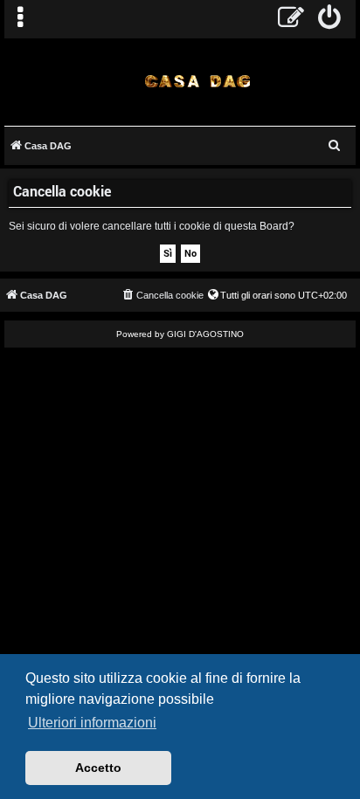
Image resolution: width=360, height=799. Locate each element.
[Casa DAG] (198, 81)
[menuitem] (330, 19)
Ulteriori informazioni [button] (92, 722)
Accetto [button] (98, 768)
